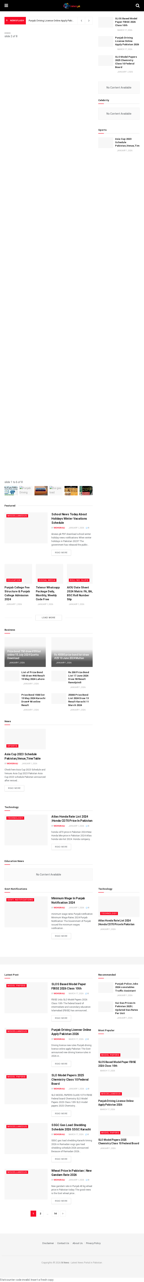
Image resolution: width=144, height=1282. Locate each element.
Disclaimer (48, 1243)
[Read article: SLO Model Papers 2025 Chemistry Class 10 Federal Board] (105, 60)
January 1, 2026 (76, 528)
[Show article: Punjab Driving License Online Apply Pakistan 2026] (26, 490)
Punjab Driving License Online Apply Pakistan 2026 (127, 41)
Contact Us (63, 1243)
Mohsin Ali (59, 528)
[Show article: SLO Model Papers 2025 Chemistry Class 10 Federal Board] (41, 490)
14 (55, 1213)
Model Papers (17, 985)
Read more (63, 552)
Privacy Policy (93, 1243)
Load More (48, 617)
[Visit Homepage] (72, 5)
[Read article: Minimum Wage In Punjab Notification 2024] (26, 911)
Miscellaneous (17, 516)
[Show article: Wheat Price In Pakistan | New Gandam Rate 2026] (71, 490)
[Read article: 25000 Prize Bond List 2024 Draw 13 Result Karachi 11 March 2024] (58, 698)
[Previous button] (6, 33)
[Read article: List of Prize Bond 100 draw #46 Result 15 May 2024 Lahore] (12, 676)
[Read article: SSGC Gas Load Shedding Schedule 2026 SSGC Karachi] (26, 1138)
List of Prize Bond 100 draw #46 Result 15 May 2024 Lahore (33, 675)
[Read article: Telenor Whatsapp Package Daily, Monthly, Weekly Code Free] (49, 574)
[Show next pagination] (63, 1214)
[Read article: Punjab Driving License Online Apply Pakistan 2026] (105, 41)
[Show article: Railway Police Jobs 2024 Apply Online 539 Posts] (86, 490)
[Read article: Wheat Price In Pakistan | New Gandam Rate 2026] (26, 1184)
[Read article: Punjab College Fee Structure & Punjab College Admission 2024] (18, 574)
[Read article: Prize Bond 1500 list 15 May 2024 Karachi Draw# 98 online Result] (12, 698)
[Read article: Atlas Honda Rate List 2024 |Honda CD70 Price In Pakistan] (26, 830)
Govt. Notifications (20, 900)
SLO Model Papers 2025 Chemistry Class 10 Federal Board (60, 20)
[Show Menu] (6, 5)
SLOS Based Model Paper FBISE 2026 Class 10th (126, 22)
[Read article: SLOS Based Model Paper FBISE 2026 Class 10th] (105, 22)
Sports (12, 746)
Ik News (65, 1262)
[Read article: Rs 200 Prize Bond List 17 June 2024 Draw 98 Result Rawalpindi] (58, 676)
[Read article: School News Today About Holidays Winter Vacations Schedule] (26, 527)
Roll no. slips (79, 580)
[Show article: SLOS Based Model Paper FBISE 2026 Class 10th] (11, 490)
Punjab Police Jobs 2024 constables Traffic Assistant (126, 987)
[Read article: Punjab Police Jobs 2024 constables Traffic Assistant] (105, 987)
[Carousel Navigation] (48, 32)
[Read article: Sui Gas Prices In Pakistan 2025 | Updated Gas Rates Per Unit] (105, 1006)
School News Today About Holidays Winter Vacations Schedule (69, 518)
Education (14, 580)
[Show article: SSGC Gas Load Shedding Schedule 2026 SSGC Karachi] (56, 490)
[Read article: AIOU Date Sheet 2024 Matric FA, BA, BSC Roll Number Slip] (80, 574)
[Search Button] (138, 5)
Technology (15, 818)
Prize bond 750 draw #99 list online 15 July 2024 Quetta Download (24, 655)
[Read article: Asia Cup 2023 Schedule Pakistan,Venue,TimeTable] (25, 739)
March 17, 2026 (75, 993)
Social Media (47, 580)
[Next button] (9, 33)
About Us (78, 1243)
